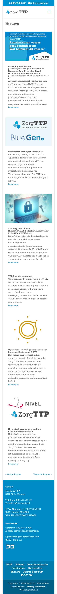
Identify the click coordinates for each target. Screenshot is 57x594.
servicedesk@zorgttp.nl (26, 530)
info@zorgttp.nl (22, 503)
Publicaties (18, 568)
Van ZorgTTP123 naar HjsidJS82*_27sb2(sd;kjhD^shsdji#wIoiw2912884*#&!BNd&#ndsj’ (28, 231)
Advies (20, 564)
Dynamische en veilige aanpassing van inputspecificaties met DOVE (28, 351)
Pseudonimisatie (37, 564)
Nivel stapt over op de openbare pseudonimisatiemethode (24, 430)
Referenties (35, 568)
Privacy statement (36, 586)
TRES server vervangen (20, 276)
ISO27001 (27, 575)
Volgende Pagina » (42, 474)
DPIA (9, 564)
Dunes (34, 590)
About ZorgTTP (33, 571)
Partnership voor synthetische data (26, 151)
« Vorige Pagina (13, 474)
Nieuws (15, 571)
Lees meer (13, 107)
